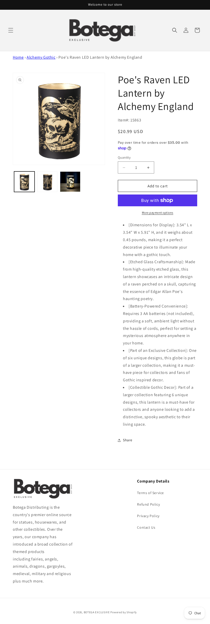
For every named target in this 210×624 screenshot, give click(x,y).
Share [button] (127, 440)
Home (18, 57)
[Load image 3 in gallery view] (70, 181)
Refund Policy (148, 504)
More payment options (157, 212)
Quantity (124, 157)
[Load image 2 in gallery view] (47, 181)
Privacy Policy (148, 516)
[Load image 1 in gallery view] (24, 181)
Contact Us (146, 527)
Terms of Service (150, 492)
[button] (10, 30)
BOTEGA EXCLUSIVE (97, 612)
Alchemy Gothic (41, 57)
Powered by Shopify (123, 612)
